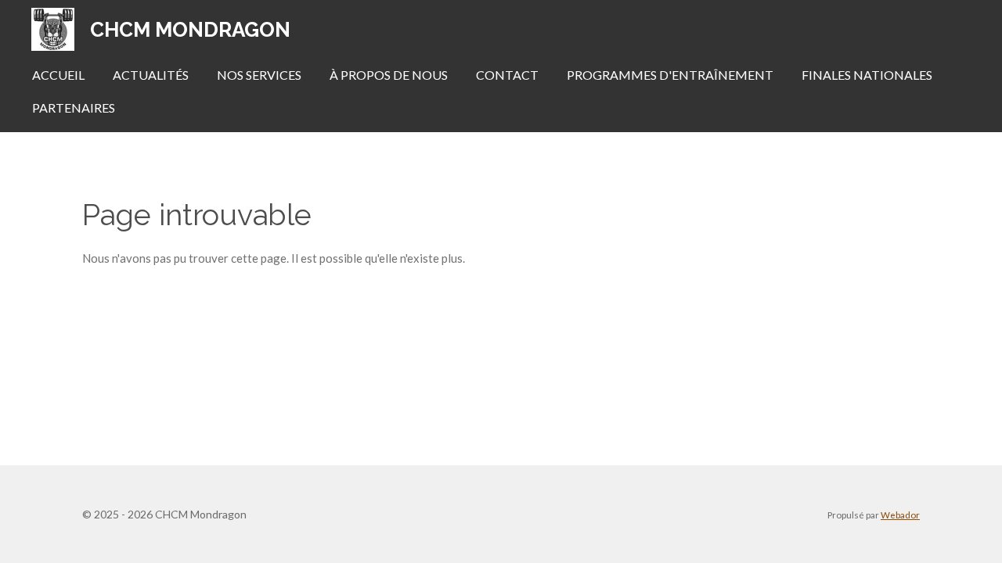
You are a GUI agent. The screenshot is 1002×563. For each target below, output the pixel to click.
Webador (900, 514)
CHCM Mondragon (190, 29)
